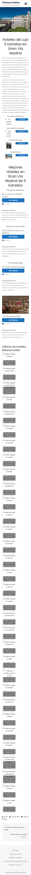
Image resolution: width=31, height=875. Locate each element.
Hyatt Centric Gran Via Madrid (15, 128)
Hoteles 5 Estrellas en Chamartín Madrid (15, 829)
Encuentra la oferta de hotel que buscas (15, 861)
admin (6, 817)
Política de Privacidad (15, 858)
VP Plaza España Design (15, 140)
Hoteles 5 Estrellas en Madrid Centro (18, 836)
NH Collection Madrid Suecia (15, 116)
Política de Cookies (15, 854)
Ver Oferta (22, 119)
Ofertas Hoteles (11, 2)
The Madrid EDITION (15, 152)
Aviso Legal (15, 850)
